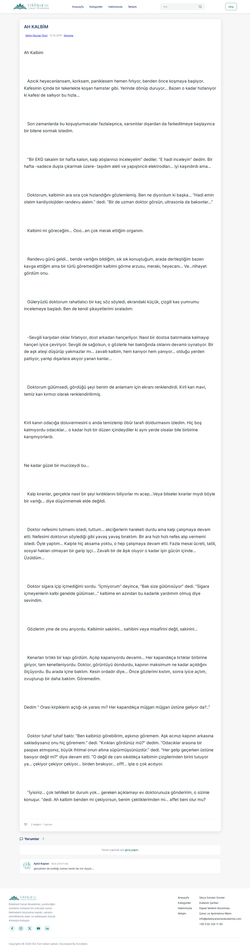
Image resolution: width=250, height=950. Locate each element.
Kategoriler (95, 6)
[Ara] (200, 6)
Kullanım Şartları (208, 902)
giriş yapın (131, 849)
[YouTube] (38, 928)
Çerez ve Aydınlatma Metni (215, 913)
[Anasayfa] (31, 6)
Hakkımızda (115, 6)
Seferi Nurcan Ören (36, 35)
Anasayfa (78, 6)
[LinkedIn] (47, 928)
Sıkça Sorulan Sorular (212, 897)
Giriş (231, 6)
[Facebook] (12, 928)
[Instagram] (21, 928)
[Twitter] (29, 928)
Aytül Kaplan (41, 863)
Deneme (68, 35)
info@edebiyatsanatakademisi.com (220, 918)
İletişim (132, 6)
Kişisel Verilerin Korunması (214, 908)
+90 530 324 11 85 (211, 924)
